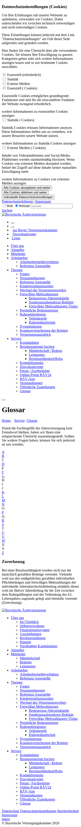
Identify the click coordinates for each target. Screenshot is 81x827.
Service (16, 338)
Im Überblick (29, 622)
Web (10, 206)
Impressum (43, 201)
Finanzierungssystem (35, 630)
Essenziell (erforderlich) (24, 75)
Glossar (25, 391)
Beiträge (26, 662)
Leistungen (37, 355)
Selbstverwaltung (32, 626)
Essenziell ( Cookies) (22, 88)
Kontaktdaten (29, 342)
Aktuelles (17, 250)
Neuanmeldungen (32, 278)
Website (24, 206)
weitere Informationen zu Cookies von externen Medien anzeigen (35, 181)
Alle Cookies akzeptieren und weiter (27, 187)
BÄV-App (27, 379)
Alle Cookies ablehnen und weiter (25, 192)
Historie (25, 642)
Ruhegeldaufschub (42, 322)
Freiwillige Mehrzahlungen (39, 294)
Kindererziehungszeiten (36, 286)
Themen (16, 270)
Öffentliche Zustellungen (37, 387)
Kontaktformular (31, 363)
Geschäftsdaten (30, 634)
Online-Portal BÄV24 (35, 375)
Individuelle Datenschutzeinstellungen (28, 197)
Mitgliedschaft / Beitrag (45, 351)
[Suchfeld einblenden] (12, 223)
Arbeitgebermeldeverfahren (39, 262)
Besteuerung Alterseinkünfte (49, 298)
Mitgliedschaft (30, 658)
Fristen (24, 274)
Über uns (17, 246)
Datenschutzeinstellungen (38, 811)
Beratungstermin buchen (37, 347)
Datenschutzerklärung (17, 201)
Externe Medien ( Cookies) (26, 148)
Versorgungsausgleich (35, 334)
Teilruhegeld (38, 318)
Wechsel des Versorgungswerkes (43, 290)
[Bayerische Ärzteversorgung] (24, 214)
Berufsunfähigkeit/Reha (46, 359)
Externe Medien (18, 84)
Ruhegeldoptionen (33, 314)
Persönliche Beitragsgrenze (39, 310)
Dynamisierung (31, 326)
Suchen (7, 210)
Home (6, 420)
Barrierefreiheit (68, 811)
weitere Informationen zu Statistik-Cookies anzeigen (39, 143)
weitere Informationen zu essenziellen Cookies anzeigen (35, 113)
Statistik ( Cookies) (20, 120)
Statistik (12, 79)
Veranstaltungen (31, 383)
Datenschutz (10, 811)
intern (6, 819)
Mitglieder (18, 254)
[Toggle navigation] (3, 400)
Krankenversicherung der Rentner (44, 330)
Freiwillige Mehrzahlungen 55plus (53, 306)
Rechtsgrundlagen (32, 638)
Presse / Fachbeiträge (35, 371)
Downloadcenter (24, 234)
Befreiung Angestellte (35, 266)
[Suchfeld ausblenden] (12, 227)
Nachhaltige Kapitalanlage (38, 646)
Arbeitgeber (19, 258)
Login (16, 238)
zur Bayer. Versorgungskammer (35, 230)
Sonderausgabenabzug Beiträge (51, 302)
